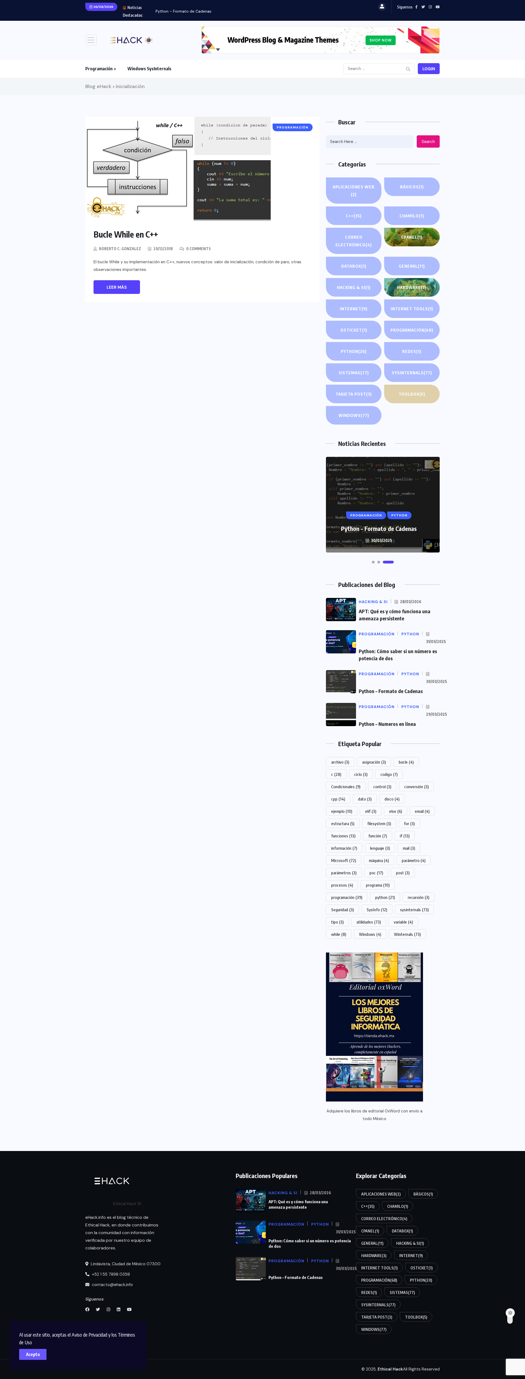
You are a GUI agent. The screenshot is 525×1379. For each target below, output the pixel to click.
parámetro (413, 860)
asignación (374, 761)
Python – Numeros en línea (387, 724)
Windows (354, 415)
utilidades (369, 921)
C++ (354, 215)
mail (409, 848)
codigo (389, 774)
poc (376, 872)
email (422, 811)
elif (370, 811)
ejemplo (341, 811)
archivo (340, 761)
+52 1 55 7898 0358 (110, 1274)
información (344, 848)
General (412, 266)
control (382, 786)
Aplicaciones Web (354, 190)
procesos (342, 885)
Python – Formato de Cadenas (183, 11)
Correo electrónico (354, 241)
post (403, 872)
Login (428, 69)
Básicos (412, 186)
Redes (411, 351)
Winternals (407, 934)
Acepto (33, 1354)
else (395, 811)
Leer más (117, 287)
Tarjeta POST (354, 394)
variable (403, 921)
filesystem (379, 823)
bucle (406, 761)
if (405, 835)
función (377, 835)
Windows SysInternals (149, 68)
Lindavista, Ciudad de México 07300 (125, 1264)
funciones (343, 835)
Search (428, 141)
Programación (99, 68)
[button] (373, 562)
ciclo (361, 774)
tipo (337, 921)
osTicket (353, 330)
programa (378, 885)
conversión (416, 786)
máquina (379, 860)
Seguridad (342, 909)
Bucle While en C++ (126, 234)
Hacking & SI (354, 287)
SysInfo (377, 909)
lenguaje (380, 848)
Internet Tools (412, 308)
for (409, 823)
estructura (342, 823)
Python (354, 351)
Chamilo (411, 215)
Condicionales (345, 786)
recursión (418, 897)
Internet (354, 308)
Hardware (412, 287)
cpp (338, 798)
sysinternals (414, 909)
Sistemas (354, 372)
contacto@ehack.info (112, 1284)
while (338, 934)
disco (391, 798)
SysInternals (412, 372)
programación (346, 897)
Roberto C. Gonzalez (120, 248)
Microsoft (343, 860)
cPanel (411, 237)
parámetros (344, 872)
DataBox (353, 266)
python (385, 897)
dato (365, 798)
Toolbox (412, 394)
